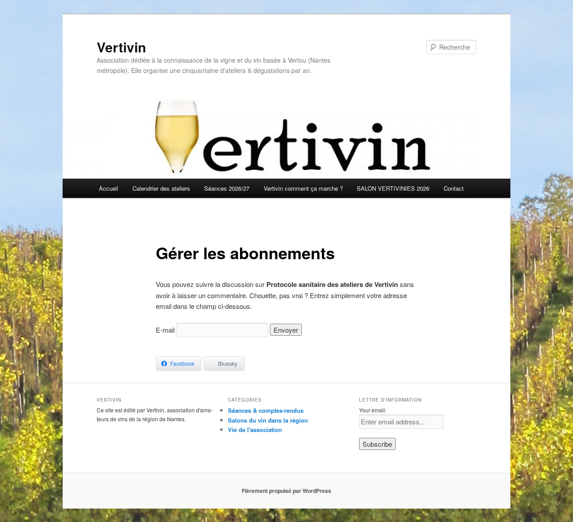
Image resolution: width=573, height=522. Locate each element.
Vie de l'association (255, 429)
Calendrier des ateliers (161, 188)
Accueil (108, 188)
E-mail (165, 329)
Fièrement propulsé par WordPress (286, 491)
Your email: (372, 410)
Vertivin (121, 46)
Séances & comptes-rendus (266, 410)
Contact (454, 188)
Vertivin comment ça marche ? (303, 188)
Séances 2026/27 (226, 188)
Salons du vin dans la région (268, 420)
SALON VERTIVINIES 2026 (393, 188)
